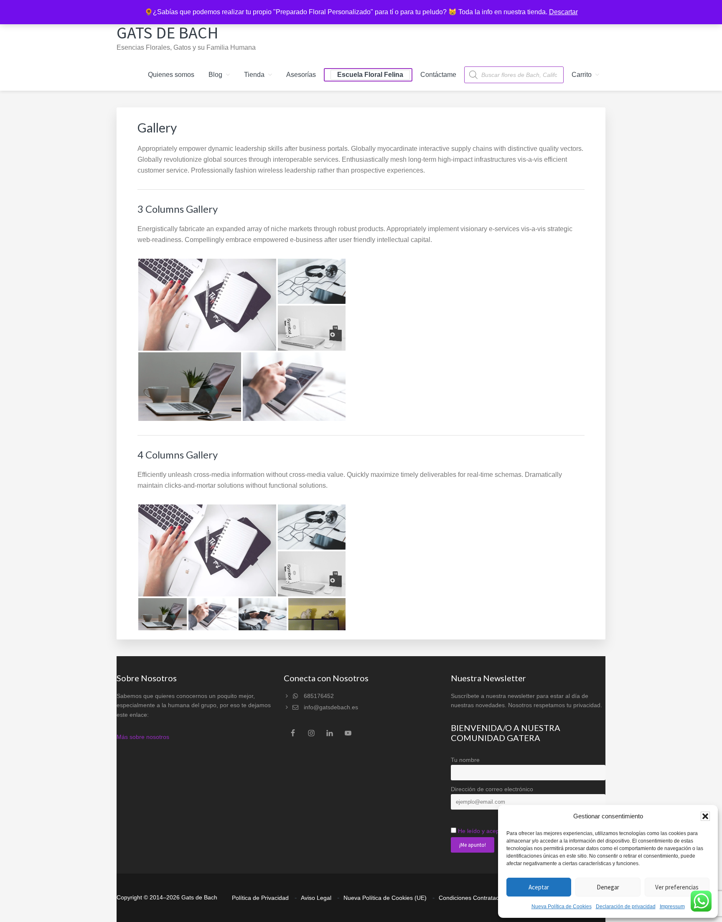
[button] (705, 816)
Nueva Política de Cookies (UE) (385, 898)
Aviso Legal (316, 898)
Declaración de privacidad (626, 906)
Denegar (608, 887)
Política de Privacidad (260, 898)
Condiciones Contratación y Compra (486, 898)
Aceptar (539, 887)
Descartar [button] (563, 11)
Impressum (672, 906)
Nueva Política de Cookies (561, 906)
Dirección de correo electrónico (492, 789)
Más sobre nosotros (143, 737)
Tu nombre (465, 759)
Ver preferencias (677, 887)
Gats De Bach (168, 32)
